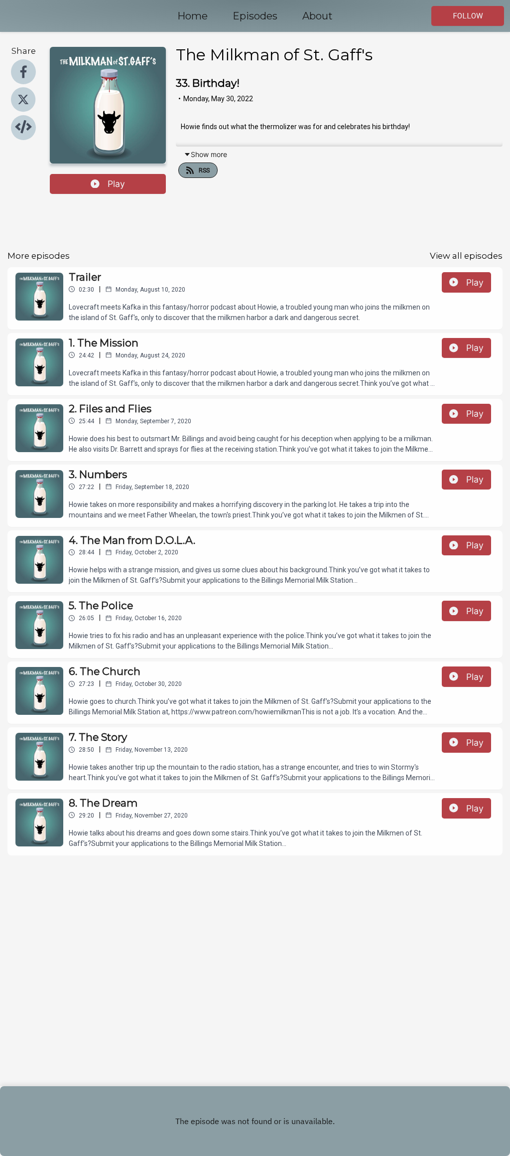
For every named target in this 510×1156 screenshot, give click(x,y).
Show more (209, 154)
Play (116, 183)
